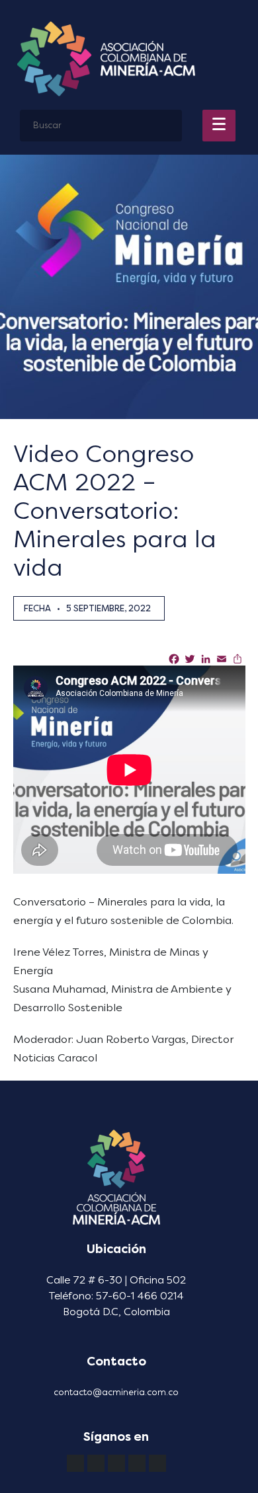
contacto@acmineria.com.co (116, 1392)
